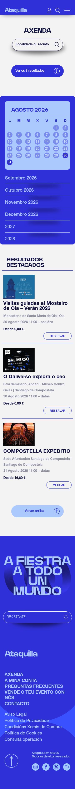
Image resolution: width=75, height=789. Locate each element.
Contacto (17, 704)
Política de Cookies (23, 734)
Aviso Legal (16, 715)
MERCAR (59, 485)
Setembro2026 (21, 178)
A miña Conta (21, 681)
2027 (10, 227)
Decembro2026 (21, 215)
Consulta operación (23, 740)
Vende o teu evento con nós (35, 695)
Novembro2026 (21, 202)
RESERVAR (57, 336)
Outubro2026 (19, 190)
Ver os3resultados (29, 71)
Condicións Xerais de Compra (33, 727)
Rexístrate (16, 617)
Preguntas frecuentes (34, 687)
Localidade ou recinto (32, 44)
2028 (10, 239)
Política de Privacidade (27, 721)
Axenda (14, 675)
